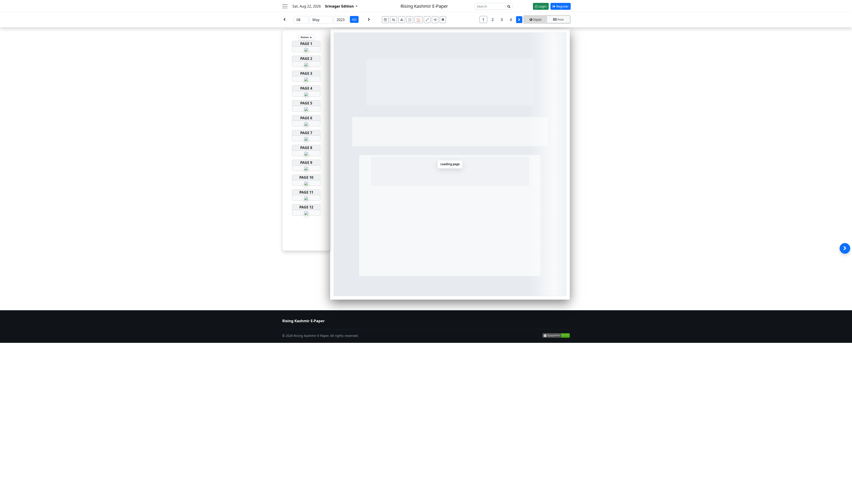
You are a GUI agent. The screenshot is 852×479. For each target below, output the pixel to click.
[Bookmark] (443, 19)
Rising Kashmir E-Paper (424, 6)
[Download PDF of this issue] (419, 19)
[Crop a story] (393, 19)
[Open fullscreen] (427, 19)
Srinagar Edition (340, 6)
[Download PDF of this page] (409, 19)
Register (562, 6)
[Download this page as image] (401, 19)
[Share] (435, 19)
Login (542, 6)
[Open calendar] (385, 19)
